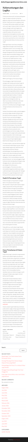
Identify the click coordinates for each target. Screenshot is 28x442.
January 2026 (5, 405)
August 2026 (5, 387)
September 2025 (6, 416)
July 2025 (4, 421)
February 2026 (5, 403)
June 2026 (4, 393)
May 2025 (4, 426)
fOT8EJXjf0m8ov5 (14, 13)
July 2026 (4, 390)
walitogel (5, 304)
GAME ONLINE (10, 329)
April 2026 (4, 398)
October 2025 (5, 413)
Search (4, 347)
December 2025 (6, 408)
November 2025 (6, 411)
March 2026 (5, 400)
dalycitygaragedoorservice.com (14, 2)
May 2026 (4, 395)
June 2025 (4, 423)
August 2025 (5, 418)
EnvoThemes (16, 439)
